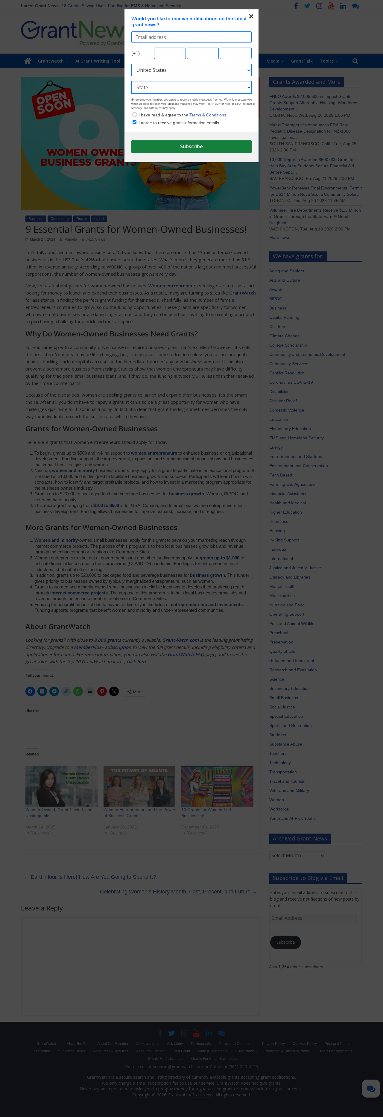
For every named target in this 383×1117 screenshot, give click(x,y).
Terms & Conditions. (208, 115)
